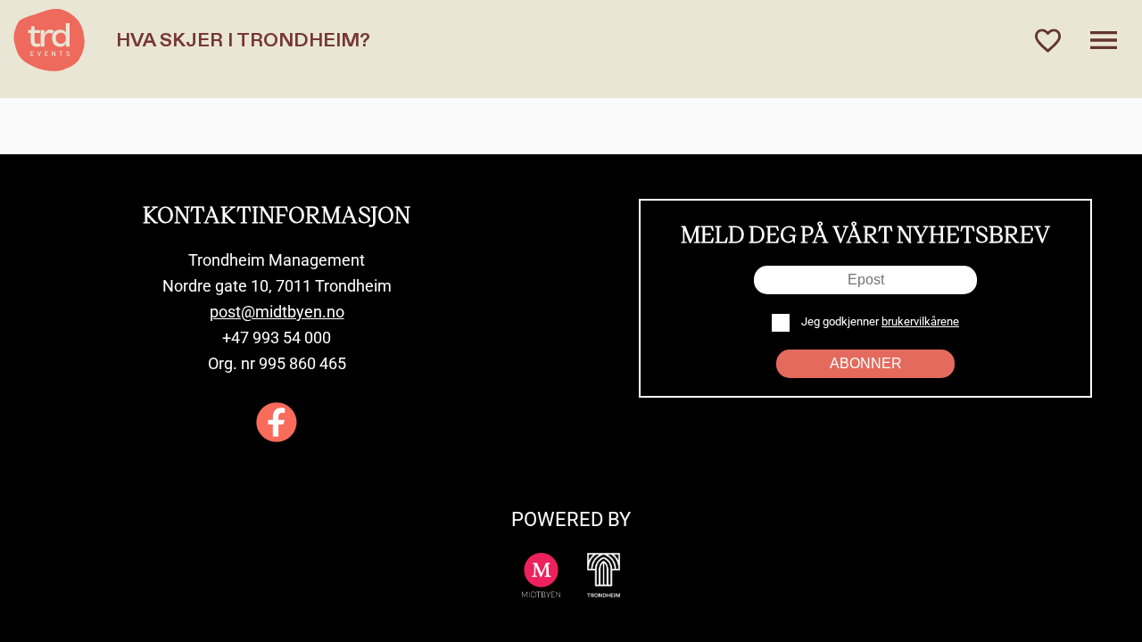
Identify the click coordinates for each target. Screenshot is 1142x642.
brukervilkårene (920, 321)
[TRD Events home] (49, 40)
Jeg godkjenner (879, 321)
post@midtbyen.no (277, 311)
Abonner (866, 363)
